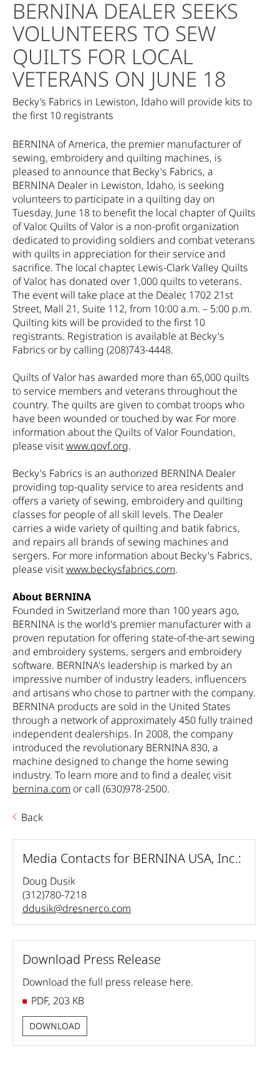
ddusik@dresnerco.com (76, 908)
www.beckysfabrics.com (120, 569)
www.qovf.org (97, 446)
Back (32, 817)
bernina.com (41, 788)
